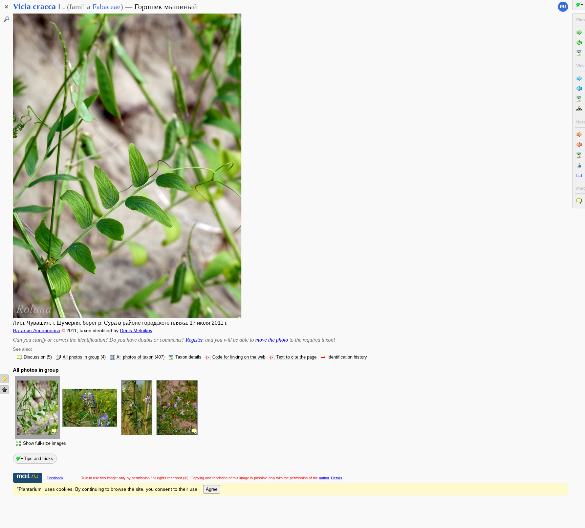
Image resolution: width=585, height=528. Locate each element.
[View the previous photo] (37, 166)
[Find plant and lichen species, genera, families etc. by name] (6, 19)
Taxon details (188, 357)
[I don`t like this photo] (4, 389)
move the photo (271, 340)
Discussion (34, 357)
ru (563, 6)
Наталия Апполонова (36, 330)
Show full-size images (44, 443)
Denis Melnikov (136, 330)
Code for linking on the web (238, 357)
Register (194, 340)
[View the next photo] (217, 166)
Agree (211, 489)
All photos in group (81, 357)
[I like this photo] (4, 378)
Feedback (55, 478)
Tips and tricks (38, 458)
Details (336, 478)
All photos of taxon (134, 357)
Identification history (347, 357)
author (324, 478)
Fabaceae (106, 6)
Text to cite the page (296, 357)
